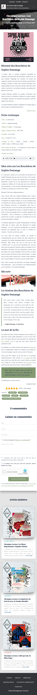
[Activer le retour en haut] (33, 691)
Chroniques (12, 392)
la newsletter (26, 358)
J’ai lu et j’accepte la (17, 440)
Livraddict (18, 1)
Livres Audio (24, 395)
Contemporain (23, 392)
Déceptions (6, 395)
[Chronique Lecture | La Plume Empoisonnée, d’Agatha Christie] (18, 522)
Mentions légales (8, 682)
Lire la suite (29, 555)
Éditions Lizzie (31, 110)
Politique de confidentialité (22, 440)
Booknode (25, 1)
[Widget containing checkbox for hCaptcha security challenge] (14, 471)
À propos (9, 677)
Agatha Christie (9, 541)
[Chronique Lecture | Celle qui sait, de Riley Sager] (18, 634)
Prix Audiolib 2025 (7, 341)
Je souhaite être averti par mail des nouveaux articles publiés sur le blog (18, 464)
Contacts (17, 677)
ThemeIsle (25, 690)
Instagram (12, 1)
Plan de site (18, 686)
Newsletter (26, 677)
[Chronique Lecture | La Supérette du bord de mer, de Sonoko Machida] (18, 577)
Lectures (14, 395)
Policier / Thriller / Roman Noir (11, 398)
